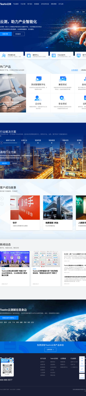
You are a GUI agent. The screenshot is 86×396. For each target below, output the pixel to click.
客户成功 (29, 4)
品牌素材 (42, 375)
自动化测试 (53, 367)
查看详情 (5, 34)
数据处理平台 (64, 367)
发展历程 (42, 364)
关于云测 (61, 4)
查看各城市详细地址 (8, 318)
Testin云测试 (12, 389)
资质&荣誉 (53, 4)
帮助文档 (52, 375)
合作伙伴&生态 (45, 4)
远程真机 (52, 364)
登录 (78, 11)
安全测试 (52, 372)
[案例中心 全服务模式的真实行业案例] (37, 59)
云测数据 (18, 389)
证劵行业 (73, 364)
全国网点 (42, 370)
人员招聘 (42, 372)
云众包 (52, 370)
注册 (83, 11)
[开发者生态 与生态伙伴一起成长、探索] (12, 59)
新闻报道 (36, 4)
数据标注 (62, 364)
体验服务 (18, 34)
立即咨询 (14, 163)
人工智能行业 (74, 367)
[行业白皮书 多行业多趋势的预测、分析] (62, 59)
